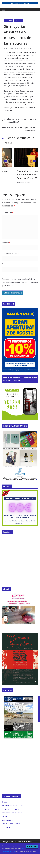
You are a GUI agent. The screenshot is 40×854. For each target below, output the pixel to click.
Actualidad (8, 21)
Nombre (6, 243)
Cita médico (6, 827)
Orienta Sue (6, 802)
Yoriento (5, 816)
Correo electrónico (10, 253)
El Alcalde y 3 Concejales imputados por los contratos (19, 129)
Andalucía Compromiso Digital (13, 805)
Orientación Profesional (10, 809)
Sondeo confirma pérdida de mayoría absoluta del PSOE (20, 120)
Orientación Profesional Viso (12, 813)
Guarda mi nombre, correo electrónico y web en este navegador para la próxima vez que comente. (20, 282)
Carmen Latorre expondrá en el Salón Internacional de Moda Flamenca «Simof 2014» (22, 175)
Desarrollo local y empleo (11, 824)
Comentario (7, 212)
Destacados (18, 21)
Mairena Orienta (7, 820)
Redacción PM (27, 49)
